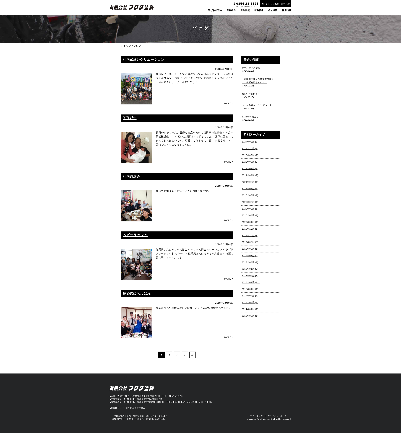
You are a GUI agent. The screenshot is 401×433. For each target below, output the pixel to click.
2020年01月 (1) (250, 222)
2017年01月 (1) (250, 289)
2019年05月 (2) (250, 255)
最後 (192, 355)
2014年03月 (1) (250, 302)
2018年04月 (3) (250, 276)
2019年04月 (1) (250, 262)
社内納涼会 (131, 176)
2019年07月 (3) (250, 242)
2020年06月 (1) (250, 209)
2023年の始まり (250, 117)
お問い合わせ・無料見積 (278, 4)
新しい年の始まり (251, 94)
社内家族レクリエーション (144, 59)
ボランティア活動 (251, 68)
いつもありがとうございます (256, 105)
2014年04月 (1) (250, 296)
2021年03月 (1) (250, 182)
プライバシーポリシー (278, 416)
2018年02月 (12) (251, 282)
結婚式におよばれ (137, 293)
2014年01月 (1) (250, 309)
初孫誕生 (130, 118)
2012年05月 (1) (250, 316)
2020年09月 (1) (250, 195)
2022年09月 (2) (250, 162)
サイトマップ (256, 416)
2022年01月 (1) (250, 168)
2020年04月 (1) (250, 215)
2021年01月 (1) (250, 188)
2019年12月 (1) (250, 229)
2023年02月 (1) (250, 155)
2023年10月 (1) (250, 148)
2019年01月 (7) (250, 269)
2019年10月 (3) (250, 235)
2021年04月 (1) (250, 175)
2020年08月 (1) (250, 202)
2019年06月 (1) (250, 249)
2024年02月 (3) (250, 142)
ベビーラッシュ (135, 235)
